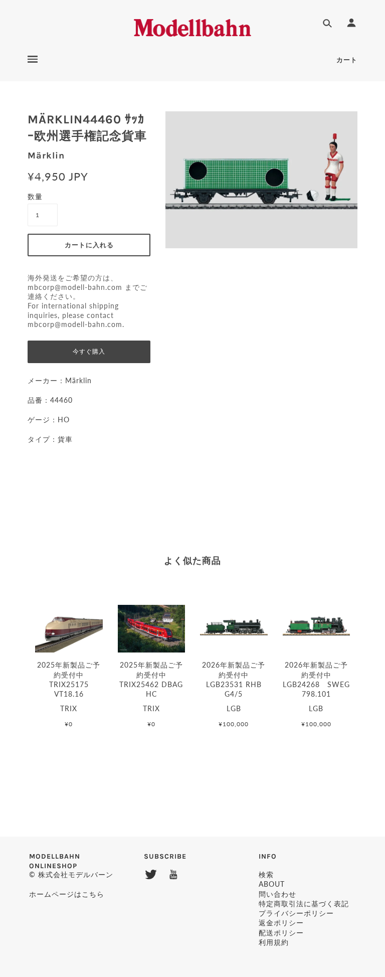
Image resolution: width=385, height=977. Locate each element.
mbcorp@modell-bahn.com (75, 287)
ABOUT (272, 884)
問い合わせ (277, 894)
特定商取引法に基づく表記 (304, 903)
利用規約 (274, 942)
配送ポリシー (281, 932)
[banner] (193, 26)
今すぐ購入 (89, 351)
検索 (266, 874)
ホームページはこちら (66, 894)
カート (346, 60)
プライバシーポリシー (296, 913)
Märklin (46, 155)
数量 (35, 196)
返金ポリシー (281, 922)
